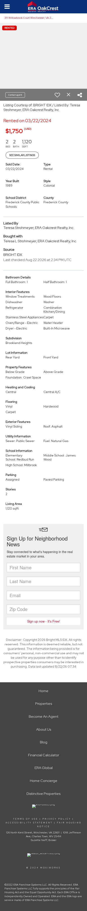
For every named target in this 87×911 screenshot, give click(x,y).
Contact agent (15, 94)
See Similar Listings (22, 155)
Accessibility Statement (29, 822)
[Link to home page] (43, 6)
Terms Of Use (25, 819)
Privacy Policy (56, 819)
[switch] (57, 95)
